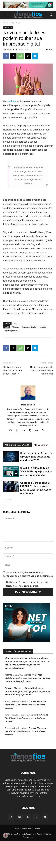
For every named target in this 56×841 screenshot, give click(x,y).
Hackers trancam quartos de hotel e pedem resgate (12, 370)
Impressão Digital (29, 327)
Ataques (15, 327)
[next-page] (10, 501)
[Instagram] (11, 430)
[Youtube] (45, 817)
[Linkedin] (18, 430)
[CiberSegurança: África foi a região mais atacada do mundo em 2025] (11, 456)
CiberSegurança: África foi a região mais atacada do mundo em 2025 (36, 456)
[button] (5, 15)
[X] (13, 56)
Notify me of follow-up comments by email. (27, 582)
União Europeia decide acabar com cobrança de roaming (41, 370)
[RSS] (28, 817)
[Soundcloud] (37, 430)
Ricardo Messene (13, 674)
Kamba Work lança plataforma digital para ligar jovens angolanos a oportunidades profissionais (28, 678)
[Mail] (24, 430)
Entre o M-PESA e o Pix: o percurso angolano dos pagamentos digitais (27, 664)
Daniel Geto (12, 49)
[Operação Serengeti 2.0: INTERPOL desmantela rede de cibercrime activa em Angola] (11, 486)
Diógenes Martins (13, 688)
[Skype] (31, 430)
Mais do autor (41, 445)
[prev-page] (5, 501)
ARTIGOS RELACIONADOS (17, 445)
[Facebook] (6, 56)
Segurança (15, 22)
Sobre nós (26, 828)
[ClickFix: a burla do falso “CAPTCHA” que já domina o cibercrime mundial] (11, 471)
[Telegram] (35, 56)
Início (5, 22)
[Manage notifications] (5, 835)
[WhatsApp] (20, 56)
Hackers (11, 101)
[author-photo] (28, 400)
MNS (15, 323)
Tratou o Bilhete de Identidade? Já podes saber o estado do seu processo (25, 704)
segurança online (11, 330)
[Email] (28, 56)
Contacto (38, 828)
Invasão (43, 327)
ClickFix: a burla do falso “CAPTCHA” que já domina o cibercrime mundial (36, 471)
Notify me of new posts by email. (22, 586)
